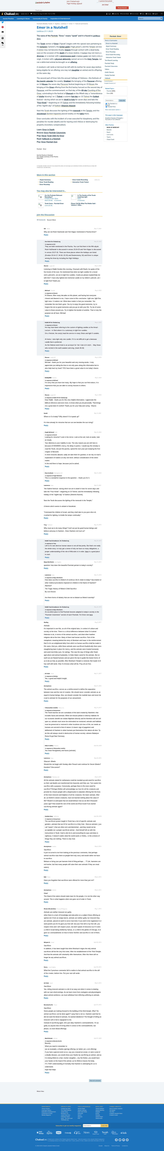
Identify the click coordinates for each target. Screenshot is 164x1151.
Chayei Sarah (110, 139)
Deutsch (118, 119)
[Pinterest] (123, 1139)
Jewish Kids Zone (65, 1115)
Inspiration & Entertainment (60, 19)
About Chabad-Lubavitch (115, 1108)
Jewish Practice (8, 19)
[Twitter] (120, 1139)
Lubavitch (68, 1139)
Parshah (113, 36)
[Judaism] (10, 14)
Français (113, 118)
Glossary (80, 1116)
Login (109, 14)
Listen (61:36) (48, 205)
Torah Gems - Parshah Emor (54, 203)
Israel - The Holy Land (66, 1118)
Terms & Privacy (115, 1145)
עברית (113, 119)
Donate (149, 14)
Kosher (97, 1113)
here (91, 615)
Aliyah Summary (45, 180)
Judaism (86, 1140)
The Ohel (111, 1112)
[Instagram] (127, 1139)
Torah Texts (105, 1132)
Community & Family (40, 19)
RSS (79, 1118)
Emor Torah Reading (46, 182)
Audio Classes (77, 1132)
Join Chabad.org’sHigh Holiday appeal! (74, 2)
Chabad (64, 1139)
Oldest (54, 220)
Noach (108, 132)
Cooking (95, 1132)
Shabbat (98, 1112)
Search (79, 1115)
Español (107, 118)
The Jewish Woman (66, 1110)
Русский (107, 119)
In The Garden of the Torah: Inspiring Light (87, 196)
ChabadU (68, 1132)
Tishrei (65, 102)
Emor (71, 24)
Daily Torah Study (82, 1112)
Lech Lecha (110, 134)
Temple (89, 110)
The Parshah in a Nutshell (111, 104)
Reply (46, 235)
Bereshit (109, 130)
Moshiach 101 (64, 1113)
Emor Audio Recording (80, 180)
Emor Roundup (45, 184)
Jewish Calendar (82, 1110)
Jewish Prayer (99, 1116)
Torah (82, 1140)
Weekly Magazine (46, 1115)
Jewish (92, 1140)
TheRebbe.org (65, 1120)
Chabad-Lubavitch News (115, 1113)
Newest (49, 220)
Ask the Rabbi (125, 14)
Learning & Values (23, 19)
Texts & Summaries (81, 24)
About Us (106, 1145)
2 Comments (57, 200)
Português (119, 118)
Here (86, 551)
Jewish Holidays (100, 1108)
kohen (84, 53)
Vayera (109, 137)
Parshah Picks (111, 106)
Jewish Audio (99, 1118)
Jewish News (64, 1112)
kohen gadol (83, 56)
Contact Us (125, 1145)
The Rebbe (112, 1110)
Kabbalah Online (65, 1116)
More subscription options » (113, 109)
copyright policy (46, 167)
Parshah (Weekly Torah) (44, 24)
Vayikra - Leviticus (61, 24)
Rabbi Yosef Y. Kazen (70, 1140)
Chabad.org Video (66, 1108)
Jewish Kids (123, 1132)
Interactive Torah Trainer (80, 182)
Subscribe (80, 1113)
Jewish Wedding (100, 1110)
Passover (40, 90)
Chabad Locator (113, 1115)
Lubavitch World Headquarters (97, 1139)
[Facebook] (116, 1139)
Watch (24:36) (48, 200)
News (86, 1132)
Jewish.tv (58, 1132)
